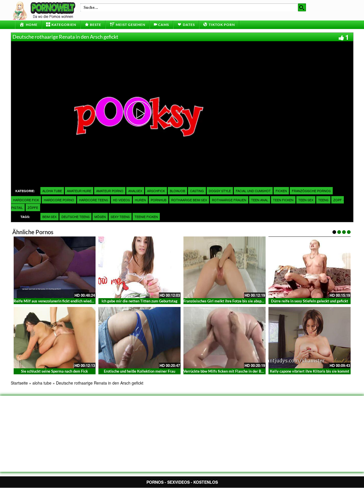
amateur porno (109, 190)
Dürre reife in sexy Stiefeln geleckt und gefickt (309, 301)
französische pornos (311, 190)
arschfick (156, 190)
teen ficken (283, 200)
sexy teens (120, 216)
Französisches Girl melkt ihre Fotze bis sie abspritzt (225, 301)
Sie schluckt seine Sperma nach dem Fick (54, 371)
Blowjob (177, 190)
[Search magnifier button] (302, 7)
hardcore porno (59, 200)
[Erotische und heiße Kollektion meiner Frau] (139, 338)
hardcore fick (26, 200)
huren (140, 200)
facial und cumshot (253, 190)
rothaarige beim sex (189, 200)
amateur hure (79, 190)
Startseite (19, 383)
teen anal (259, 200)
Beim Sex (49, 216)
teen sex (305, 200)
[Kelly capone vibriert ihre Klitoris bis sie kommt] (309, 338)
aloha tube (52, 190)
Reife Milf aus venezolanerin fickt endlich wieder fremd (60, 301)
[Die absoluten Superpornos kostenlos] (45, 10)
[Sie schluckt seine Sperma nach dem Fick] (55, 338)
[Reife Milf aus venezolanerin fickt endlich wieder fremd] (55, 267)
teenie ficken (146, 216)
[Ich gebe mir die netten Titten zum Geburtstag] (139, 267)
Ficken (281, 190)
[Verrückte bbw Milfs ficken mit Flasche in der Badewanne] (224, 338)
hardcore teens (93, 200)
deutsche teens (75, 216)
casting (197, 190)
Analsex (135, 190)
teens (323, 200)
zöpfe (33, 207)
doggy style (220, 190)
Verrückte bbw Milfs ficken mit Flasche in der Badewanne (230, 371)
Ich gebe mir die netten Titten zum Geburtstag (139, 301)
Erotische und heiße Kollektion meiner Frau (139, 371)
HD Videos (121, 200)
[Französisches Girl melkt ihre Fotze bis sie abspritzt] (224, 267)
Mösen (100, 216)
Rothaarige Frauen (229, 200)
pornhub (158, 200)
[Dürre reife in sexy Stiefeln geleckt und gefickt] (309, 267)
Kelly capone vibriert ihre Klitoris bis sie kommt (309, 371)
